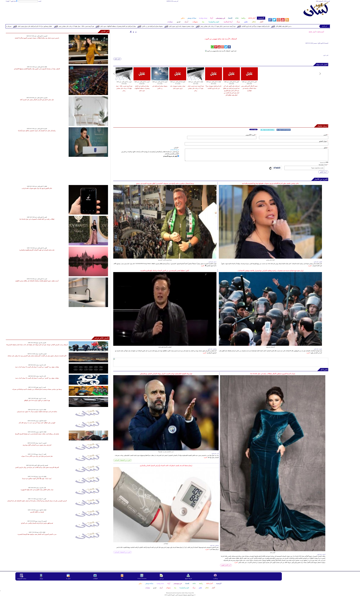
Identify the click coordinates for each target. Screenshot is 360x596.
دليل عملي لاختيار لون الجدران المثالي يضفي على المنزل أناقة (37, 99)
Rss (122, 578)
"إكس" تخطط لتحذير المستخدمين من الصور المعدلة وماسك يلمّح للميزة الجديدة (164, 270)
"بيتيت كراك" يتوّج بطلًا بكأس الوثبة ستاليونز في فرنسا (37, 478)
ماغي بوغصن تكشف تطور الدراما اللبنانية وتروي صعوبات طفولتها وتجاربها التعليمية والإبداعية (270, 183)
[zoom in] (131, 32)
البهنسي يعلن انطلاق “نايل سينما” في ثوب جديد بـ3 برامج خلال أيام (37, 422)
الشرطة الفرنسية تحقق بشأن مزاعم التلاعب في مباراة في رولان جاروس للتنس (37, 467)
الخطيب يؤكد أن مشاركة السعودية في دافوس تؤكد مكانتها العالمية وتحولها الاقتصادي (37, 69)
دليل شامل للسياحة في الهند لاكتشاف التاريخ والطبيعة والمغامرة (36, 250)
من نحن (162, 578)
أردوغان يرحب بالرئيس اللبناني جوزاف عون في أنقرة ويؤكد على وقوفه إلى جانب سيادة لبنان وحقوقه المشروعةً (37, 344)
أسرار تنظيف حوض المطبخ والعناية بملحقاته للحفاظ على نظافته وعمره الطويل (36, 281)
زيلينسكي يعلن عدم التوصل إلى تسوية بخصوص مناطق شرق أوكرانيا (37, 130)
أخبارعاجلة (320, 32)
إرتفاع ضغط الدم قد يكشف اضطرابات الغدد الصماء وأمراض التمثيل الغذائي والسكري (166, 465)
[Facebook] (283, 130)
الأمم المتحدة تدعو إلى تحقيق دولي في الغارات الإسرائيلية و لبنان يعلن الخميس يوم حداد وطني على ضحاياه (37, 356)
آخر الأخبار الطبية (226, 565)
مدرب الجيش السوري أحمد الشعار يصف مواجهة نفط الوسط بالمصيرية (37, 534)
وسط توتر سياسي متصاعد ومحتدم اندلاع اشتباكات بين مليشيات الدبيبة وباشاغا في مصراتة (37, 389)
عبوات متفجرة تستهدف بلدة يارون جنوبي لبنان (262, 26)
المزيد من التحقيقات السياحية (122, 460)
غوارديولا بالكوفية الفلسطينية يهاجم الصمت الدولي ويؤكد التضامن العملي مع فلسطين (166, 373)
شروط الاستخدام (174, 149)
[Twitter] (267, 130)
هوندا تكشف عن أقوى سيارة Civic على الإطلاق (37, 400)
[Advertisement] (135, 8)
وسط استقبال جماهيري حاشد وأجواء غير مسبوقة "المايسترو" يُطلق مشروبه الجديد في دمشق (165, 183)
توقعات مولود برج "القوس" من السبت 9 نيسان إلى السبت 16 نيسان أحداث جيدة (37, 367)
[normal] (133, 32)
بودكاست (215, 578)
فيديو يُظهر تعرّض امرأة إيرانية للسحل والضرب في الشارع (37, 523)
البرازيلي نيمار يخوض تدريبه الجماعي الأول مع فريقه (37, 445)
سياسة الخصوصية (21, 578)
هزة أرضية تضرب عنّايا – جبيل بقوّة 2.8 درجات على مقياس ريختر (156, 26)
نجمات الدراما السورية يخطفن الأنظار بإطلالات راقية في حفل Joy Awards (272, 373)
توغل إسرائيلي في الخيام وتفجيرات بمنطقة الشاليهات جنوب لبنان (198, 26)
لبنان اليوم (13, 1)
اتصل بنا (68, 578)
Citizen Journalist (141, 578)
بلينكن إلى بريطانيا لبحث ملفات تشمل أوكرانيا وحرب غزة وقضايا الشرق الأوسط (37, 434)
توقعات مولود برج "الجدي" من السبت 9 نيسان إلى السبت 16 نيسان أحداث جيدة (37, 378)
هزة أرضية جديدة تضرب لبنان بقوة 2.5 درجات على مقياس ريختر (196, 88)
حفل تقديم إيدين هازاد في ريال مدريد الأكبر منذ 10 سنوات (37, 456)
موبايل (41, 578)
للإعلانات (95, 578)
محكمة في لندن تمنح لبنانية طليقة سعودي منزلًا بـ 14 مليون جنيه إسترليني (37, 411)
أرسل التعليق (323, 172)
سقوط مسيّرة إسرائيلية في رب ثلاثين (232, 26)
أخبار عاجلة (312, 32)
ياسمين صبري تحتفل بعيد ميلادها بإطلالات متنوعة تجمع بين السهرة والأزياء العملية (37, 38)
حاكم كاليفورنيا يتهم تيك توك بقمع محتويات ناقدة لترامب (37, 188)
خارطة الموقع (188, 578)
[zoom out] (136, 32)
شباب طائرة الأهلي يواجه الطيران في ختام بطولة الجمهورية (37, 489)
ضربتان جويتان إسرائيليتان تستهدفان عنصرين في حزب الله (76, 26)
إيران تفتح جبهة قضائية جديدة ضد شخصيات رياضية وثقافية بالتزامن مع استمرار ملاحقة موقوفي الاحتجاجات (270, 270)
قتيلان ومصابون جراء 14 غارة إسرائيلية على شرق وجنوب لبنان (115, 26)
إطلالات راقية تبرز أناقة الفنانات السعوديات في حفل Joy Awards (37, 219)
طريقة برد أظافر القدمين (37, 512)
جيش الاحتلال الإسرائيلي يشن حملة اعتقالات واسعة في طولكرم (36, 26)
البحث (39, 1)
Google (7, 1)
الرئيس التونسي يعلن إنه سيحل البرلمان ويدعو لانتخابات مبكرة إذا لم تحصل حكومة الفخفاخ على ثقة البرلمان (37, 501)
